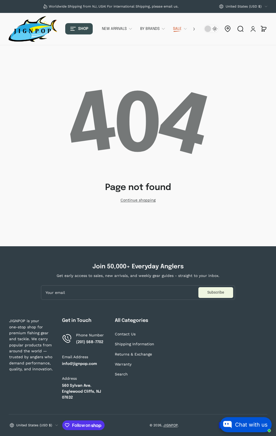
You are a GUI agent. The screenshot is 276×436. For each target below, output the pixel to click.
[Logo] (33, 29)
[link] (119, 29)
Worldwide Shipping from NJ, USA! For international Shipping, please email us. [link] (113, 6)
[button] (243, 6)
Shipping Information (134, 344)
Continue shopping (138, 200)
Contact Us (125, 334)
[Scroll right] (190, 29)
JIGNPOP (170, 425)
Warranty (123, 364)
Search (121, 374)
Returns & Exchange (133, 354)
